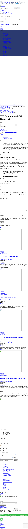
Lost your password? (4, 24)
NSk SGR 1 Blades (4, 108)
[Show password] (19, 19)
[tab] (15, 137)
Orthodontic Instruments (14, 105)
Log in (2, 21)
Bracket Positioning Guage (11, 132)
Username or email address (6, 16)
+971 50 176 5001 (6, 2)
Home (1, 105)
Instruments (6, 105)
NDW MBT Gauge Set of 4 (6, 112)
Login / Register (6, 489)
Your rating (3, 198)
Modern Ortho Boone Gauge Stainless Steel (12, 378)
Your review (3, 201)
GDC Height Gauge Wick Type (9, 256)
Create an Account (7, 13)
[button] (14, 154)
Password (2, 19)
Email (2, 215)
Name (2, 213)
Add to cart (3, 126)
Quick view (2, 252)
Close (1, 134)
